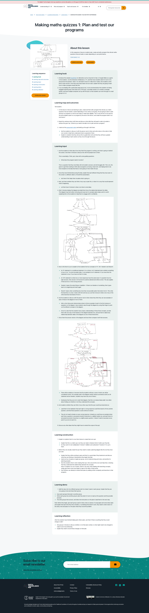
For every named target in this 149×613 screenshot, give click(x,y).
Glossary (88, 588)
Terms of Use (73, 591)
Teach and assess (72, 6)
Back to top (143, 609)
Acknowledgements (59, 591)
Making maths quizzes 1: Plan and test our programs (83, 14)
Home (31, 14)
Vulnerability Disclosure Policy (94, 585)
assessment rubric (71, 127)
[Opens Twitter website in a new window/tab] (120, 585)
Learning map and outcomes (41, 79)
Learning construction (39, 84)
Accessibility (57, 588)
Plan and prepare (58, 6)
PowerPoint (73, 78)
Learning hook (37, 77)
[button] (51, 6)
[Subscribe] (115, 564)
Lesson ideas (64, 14)
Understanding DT (45, 6)
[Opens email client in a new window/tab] (124, 585)
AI (98, 6)
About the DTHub (58, 585)
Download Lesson (40, 95)
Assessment (90, 62)
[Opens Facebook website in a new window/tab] (116, 585)
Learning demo (37, 87)
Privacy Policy (73, 588)
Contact (72, 585)
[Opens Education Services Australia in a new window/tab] (29, 598)
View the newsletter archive (32, 570)
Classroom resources (52, 14)
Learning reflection (38, 89)
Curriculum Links (76, 62)
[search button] (123, 8)
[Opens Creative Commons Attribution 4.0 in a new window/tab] (90, 598)
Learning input (37, 82)
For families (85, 6)
